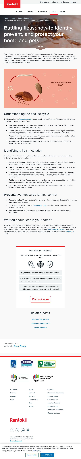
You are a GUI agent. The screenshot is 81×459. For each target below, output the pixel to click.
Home (6, 18)
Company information (55, 393)
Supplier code (52, 406)
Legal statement (53, 403)
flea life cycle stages (56, 229)
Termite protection (40, 328)
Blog (13, 18)
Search (56, 2)
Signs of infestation (25, 18)
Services (32, 396)
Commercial (33, 400)
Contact (66, 2)
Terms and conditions (55, 410)
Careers (50, 389)
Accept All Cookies (47, 455)
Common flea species (40, 319)
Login (75, 2)
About (31, 406)
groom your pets (40, 205)
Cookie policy (52, 400)
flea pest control (25, 119)
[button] (40, 46)
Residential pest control (40, 323)
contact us (70, 231)
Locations (45, 2)
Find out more (40, 299)
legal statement (16, 441)
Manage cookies (53, 413)
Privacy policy (52, 396)
